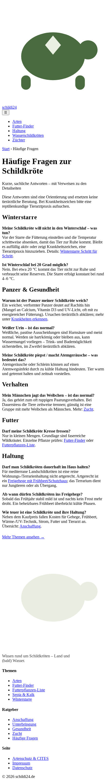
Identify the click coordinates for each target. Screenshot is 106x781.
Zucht (88, 409)
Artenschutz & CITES (30, 758)
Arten (17, 121)
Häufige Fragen (25, 738)
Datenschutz (22, 768)
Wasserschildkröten (28, 135)
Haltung (18, 131)
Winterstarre (22, 699)
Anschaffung (30, 526)
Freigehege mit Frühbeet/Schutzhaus (37, 481)
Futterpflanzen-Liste (18, 445)
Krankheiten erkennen (29, 319)
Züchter (18, 140)
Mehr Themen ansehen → (23, 537)
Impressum (21, 763)
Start (6, 149)
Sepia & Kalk (23, 694)
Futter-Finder (23, 126)
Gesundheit (21, 729)
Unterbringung (24, 724)
